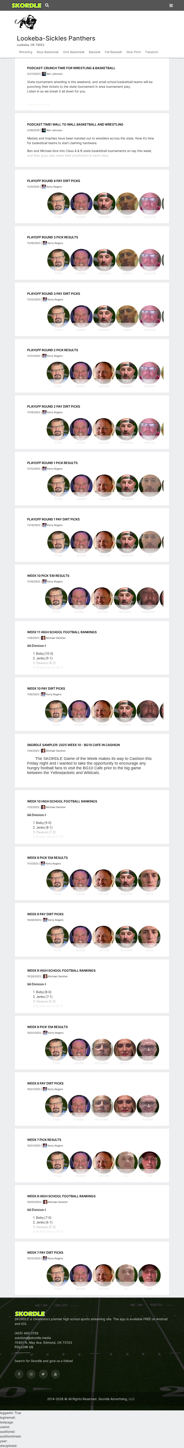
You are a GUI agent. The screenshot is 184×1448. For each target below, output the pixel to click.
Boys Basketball (48, 52)
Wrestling (25, 52)
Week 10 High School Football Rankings (62, 801)
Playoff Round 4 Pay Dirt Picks (53, 181)
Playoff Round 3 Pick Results (52, 237)
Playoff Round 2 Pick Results (52, 350)
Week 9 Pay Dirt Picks (45, 914)
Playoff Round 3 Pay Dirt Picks (53, 293)
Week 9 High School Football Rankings (61, 970)
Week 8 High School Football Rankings (61, 1196)
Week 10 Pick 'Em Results (48, 575)
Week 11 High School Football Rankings (62, 632)
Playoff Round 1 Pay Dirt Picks (53, 519)
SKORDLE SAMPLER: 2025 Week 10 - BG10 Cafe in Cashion (73, 745)
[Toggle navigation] (171, 5)
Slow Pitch (133, 52)
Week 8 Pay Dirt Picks (45, 1083)
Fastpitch (151, 52)
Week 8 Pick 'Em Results (47, 1027)
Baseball (94, 52)
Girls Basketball (73, 52)
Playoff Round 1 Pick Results (52, 463)
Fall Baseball (113, 52)
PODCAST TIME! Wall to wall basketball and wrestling (75, 124)
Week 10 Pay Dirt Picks (46, 688)
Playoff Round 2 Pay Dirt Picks (53, 406)
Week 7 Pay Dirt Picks (45, 1252)
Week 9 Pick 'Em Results (47, 858)
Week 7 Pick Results (44, 1140)
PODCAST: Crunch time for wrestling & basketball (71, 68)
